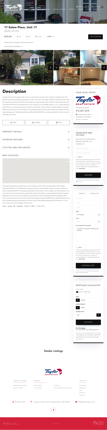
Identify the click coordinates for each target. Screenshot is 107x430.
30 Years (80, 292)
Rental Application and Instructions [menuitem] (63, 388)
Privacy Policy (82, 168)
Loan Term (79, 289)
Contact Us (79, 119)
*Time (77, 218)
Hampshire (20, 206)
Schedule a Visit (94, 193)
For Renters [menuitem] (57, 385)
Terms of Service (83, 272)
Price (77, 297)
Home (4, 206)
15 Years (88, 292)
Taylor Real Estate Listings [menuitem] (20, 385)
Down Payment (80, 304)
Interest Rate (80, 311)
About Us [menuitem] (96, 9)
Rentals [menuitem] (72, 9)
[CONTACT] (95, 36)
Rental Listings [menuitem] (38, 385)
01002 (32, 206)
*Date (77, 211)
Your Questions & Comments (83, 225)
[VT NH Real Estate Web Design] (98, 423)
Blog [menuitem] (80, 390)
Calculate (88, 322)
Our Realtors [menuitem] (82, 385)
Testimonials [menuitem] (82, 388)
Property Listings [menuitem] (59, 9)
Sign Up (86, 6)
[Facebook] (53, 410)
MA (14, 206)
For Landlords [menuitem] (37, 388)
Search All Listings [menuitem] (18, 388)
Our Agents (85, 119)
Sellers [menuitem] (80, 9)
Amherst (27, 206)
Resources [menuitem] (82, 395)
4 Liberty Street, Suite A (51, 402)
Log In (80, 6)
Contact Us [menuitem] (82, 392)
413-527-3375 (97, 6)
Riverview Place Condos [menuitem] (41, 9)
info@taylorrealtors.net (86, 402)
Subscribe (88, 175)
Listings (10, 206)
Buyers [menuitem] (88, 9)
